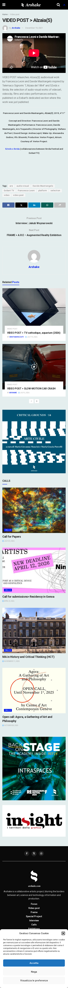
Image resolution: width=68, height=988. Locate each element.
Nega (34, 971)
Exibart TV (9, 190)
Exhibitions (34, 928)
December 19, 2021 (34, 28)
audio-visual (23, 186)
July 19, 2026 (32, 337)
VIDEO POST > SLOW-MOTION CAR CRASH (31, 388)
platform (42, 190)
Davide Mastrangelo (43, 186)
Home (5, 14)
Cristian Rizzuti (16, 337)
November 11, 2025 (12, 661)
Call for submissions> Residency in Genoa (28, 596)
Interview (34, 920)
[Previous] (31, 401)
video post (18, 195)
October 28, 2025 (11, 725)
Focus (34, 904)
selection (55, 190)
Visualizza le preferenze (34, 980)
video (6, 195)
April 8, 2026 (9, 601)
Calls (8, 530)
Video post (14, 14)
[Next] (36, 401)
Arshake (16, 28)
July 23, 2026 (9, 541)
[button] (63, 933)
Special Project (34, 916)
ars (11, 186)
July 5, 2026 (24, 393)
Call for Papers (11, 536)
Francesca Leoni (26, 190)
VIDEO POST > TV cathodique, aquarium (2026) (33, 332)
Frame (34, 912)
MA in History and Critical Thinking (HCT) (28, 656)
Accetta (34, 963)
